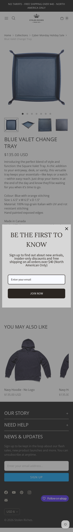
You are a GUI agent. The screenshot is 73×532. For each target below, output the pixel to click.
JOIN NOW (36, 293)
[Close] (66, 228)
